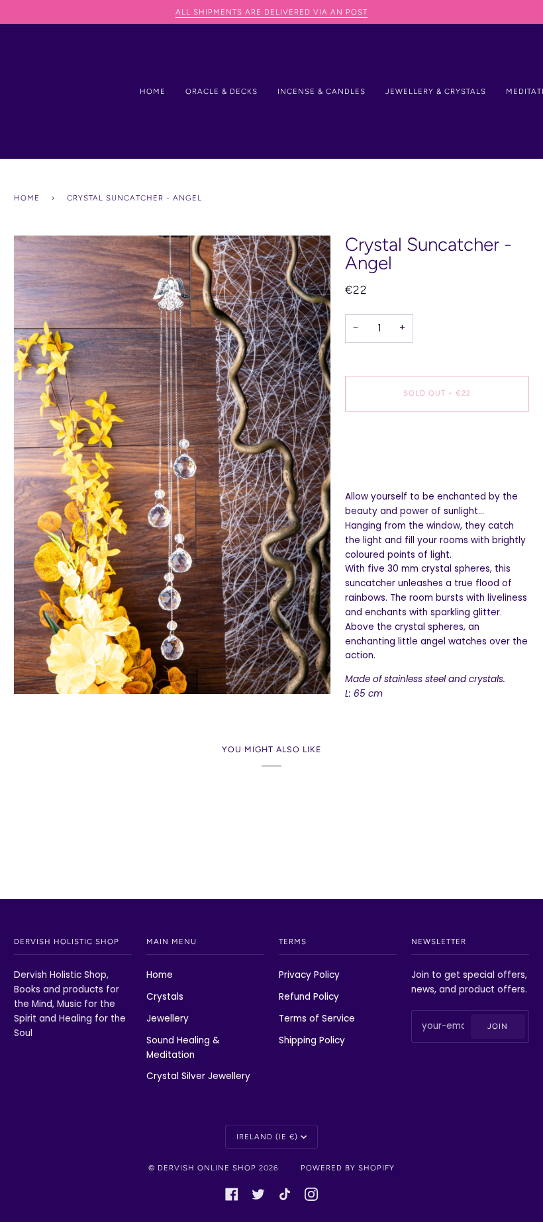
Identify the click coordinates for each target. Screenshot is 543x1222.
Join (497, 1026)
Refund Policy (309, 996)
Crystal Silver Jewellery (198, 1076)
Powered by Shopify (348, 1167)
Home (27, 197)
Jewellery (167, 1018)
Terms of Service (317, 1018)
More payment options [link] (396, 473)
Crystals (164, 996)
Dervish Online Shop (207, 1167)
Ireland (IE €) (267, 1136)
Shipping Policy (312, 1040)
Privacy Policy (309, 975)
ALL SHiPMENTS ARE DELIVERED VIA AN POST (271, 12)
